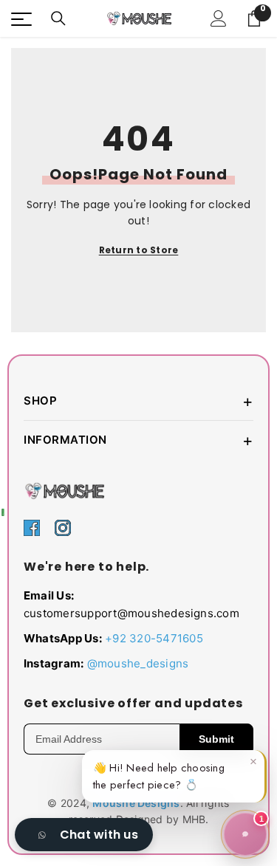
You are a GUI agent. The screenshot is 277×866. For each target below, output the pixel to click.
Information (138, 440)
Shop (138, 400)
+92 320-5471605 (154, 638)
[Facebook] (32, 527)
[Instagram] (63, 527)
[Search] (58, 18)
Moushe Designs (135, 803)
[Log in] (219, 18)
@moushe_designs (138, 663)
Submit (216, 739)
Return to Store (139, 250)
